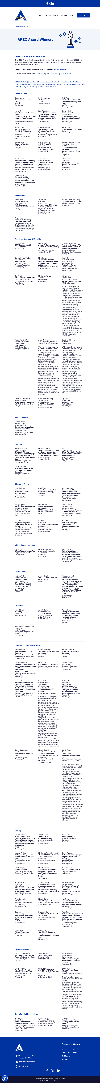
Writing (18, 86)
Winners (64, 15)
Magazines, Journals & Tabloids (48, 82)
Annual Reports (66, 82)
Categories (43, 15)
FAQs (75, 1052)
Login (64, 1049)
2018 (66, 73)
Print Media (77, 82)
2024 (43, 73)
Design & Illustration (29, 86)
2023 (48, 73)
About (75, 1049)
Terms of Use (57, 1078)
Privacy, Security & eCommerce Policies (44, 1078)
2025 (38, 73)
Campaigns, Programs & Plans (74, 84)
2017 (71, 73)
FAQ (71, 15)
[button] (5, 1078)
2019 (62, 73)
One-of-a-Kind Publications (46, 86)
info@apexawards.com (26, 1061)
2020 (57, 73)
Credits (63, 1078)
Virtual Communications (36, 84)
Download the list (60, 69)
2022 (52, 73)
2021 (28, 27)
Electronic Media (21, 84)
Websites (59, 84)
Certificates (53, 15)
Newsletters (32, 82)
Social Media (50, 84)
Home (17, 27)
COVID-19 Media (21, 82)
